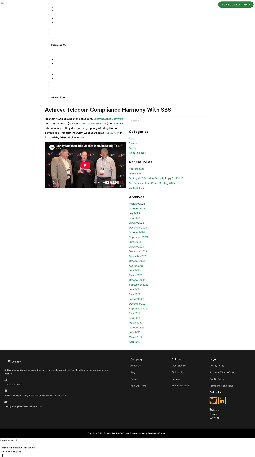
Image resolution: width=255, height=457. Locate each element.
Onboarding (178, 372)
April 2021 (134, 318)
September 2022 (138, 284)
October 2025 (137, 208)
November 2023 (138, 256)
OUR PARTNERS (63, 10)
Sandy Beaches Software (108, 118)
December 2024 (138, 227)
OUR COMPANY (63, 3)
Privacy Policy (217, 365)
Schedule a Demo (181, 385)
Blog (131, 138)
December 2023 (138, 251)
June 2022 (135, 289)
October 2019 (136, 327)
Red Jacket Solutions (94, 123)
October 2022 (137, 279)
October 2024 (137, 232)
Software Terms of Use (222, 372)
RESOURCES (61, 33)
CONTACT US (61, 41)
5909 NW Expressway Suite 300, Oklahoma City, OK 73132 (35, 395)
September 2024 (138, 237)
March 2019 (135, 337)
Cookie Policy (217, 379)
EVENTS (58, 37)
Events (133, 143)
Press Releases (137, 152)
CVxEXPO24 (112, 132)
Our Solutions (179, 365)
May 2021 (134, 313)
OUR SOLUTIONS (64, 18)
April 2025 (134, 218)
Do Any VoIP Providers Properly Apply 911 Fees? (156, 178)
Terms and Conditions (221, 385)
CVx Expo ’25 (136, 187)
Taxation (176, 379)
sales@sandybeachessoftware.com (23, 406)
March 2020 (135, 322)
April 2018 (134, 341)
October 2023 (137, 260)
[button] (127, 52)
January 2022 (136, 298)
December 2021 (138, 303)
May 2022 (134, 294)
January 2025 (136, 222)
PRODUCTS (60, 14)
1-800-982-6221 (13, 384)
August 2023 (136, 265)
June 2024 (135, 241)
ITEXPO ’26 (135, 173)
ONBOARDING (63, 26)
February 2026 (137, 203)
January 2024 (136, 246)
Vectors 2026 (136, 168)
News (132, 148)
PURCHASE (60, 29)
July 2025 (134, 213)
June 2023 (135, 270)
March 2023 (135, 275)
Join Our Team (138, 385)
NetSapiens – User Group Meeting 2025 (152, 183)
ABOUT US (60, 7)
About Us (135, 365)
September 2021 (138, 308)
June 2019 (134, 332)
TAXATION (61, 22)
